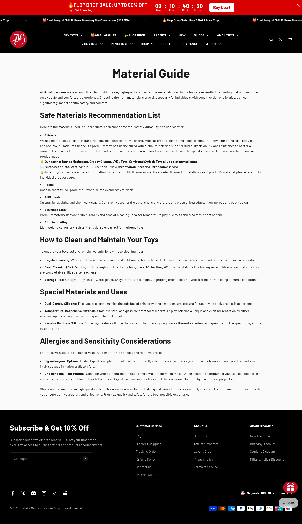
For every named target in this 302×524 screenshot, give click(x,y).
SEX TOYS (71, 35)
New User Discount (264, 436)
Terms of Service (206, 467)
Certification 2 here (164, 167)
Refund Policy (146, 459)
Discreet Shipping (148, 444)
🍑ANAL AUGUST (103, 35)
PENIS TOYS (119, 43)
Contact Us (144, 467)
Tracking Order (146, 451)
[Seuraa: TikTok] (54, 493)
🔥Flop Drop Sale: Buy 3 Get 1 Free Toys (187, 20)
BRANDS (159, 35)
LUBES (166, 43)
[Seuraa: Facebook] (12, 493)
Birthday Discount (263, 444)
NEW (182, 35)
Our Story (200, 436)
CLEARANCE (189, 43)
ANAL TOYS (225, 35)
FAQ (138, 436)
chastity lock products (67, 190)
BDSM (145, 43)
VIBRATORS (89, 43)
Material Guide (146, 475)
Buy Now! (221, 7)
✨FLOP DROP (134, 35)
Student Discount (262, 451)
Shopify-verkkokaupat (68, 508)
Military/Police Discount (267, 459)
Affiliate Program (206, 444)
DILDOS (199, 35)
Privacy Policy (203, 459)
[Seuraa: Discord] (33, 493)
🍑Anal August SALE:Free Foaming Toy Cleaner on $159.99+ (82, 20)
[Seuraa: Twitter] (23, 493)
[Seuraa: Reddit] (65, 493)
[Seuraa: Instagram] (44, 493)
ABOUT (211, 43)
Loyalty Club (202, 451)
